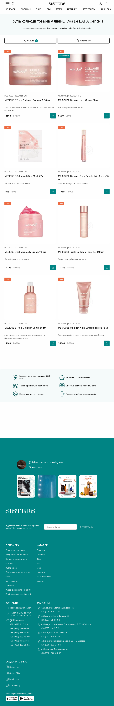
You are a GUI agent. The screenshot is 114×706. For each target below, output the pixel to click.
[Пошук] (13, 4)
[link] (106, 4)
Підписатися (35, 467)
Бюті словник (12, 581)
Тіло (39, 559)
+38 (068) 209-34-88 (51, 645)
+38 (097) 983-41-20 (19, 632)
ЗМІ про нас (11, 568)
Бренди (40, 581)
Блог (8, 576)
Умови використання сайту (18, 590)
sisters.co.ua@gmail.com (21, 608)
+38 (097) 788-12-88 (19, 628)
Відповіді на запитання (16, 559)
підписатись (86, 527)
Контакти (10, 585)
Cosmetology (15, 685)
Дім (38, 563)
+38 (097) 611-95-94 (50, 620)
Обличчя (41, 554)
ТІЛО (38, 9)
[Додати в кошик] (53, 115)
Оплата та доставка (15, 550)
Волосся (41, 550)
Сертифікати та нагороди (18, 572)
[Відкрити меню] (7, 4)
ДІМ (49, 9)
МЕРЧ (59, 9)
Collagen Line (21, 96)
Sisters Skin (14, 673)
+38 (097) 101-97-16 (50, 628)
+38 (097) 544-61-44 (50, 636)
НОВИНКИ (72, 9)
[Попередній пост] (21, 486)
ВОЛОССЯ (10, 9)
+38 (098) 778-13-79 (50, 611)
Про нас (9, 563)
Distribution (14, 679)
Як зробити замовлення (17, 554)
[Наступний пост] (92, 486)
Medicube (8, 96)
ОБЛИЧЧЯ (26, 9)
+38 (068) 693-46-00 (20, 636)
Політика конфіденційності (18, 594)
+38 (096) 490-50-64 (20, 645)
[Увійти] (101, 4)
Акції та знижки (44, 576)
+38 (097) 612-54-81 (19, 624)
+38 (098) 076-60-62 (51, 653)
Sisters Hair (14, 667)
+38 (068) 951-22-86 (19, 641)
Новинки (41, 572)
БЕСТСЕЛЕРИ (89, 9)
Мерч (39, 568)
